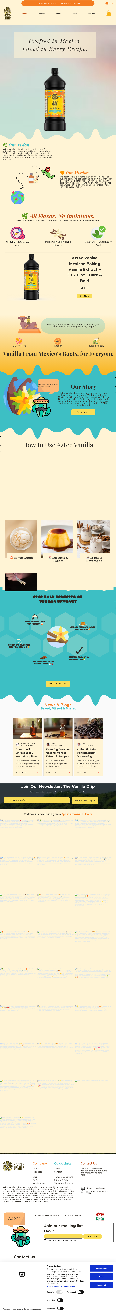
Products (37, 1172)
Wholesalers (39, 1183)
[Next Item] (109, 986)
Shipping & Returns (63, 1183)
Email (49, 1231)
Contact (58, 1172)
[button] (108, 13)
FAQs (35, 1180)
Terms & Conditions (63, 1177)
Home (36, 1169)
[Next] (89, 3)
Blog (35, 1177)
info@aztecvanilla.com (95, 1188)
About (57, 1169)
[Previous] (27, 3)
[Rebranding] (56, 1)
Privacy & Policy (62, 1180)
